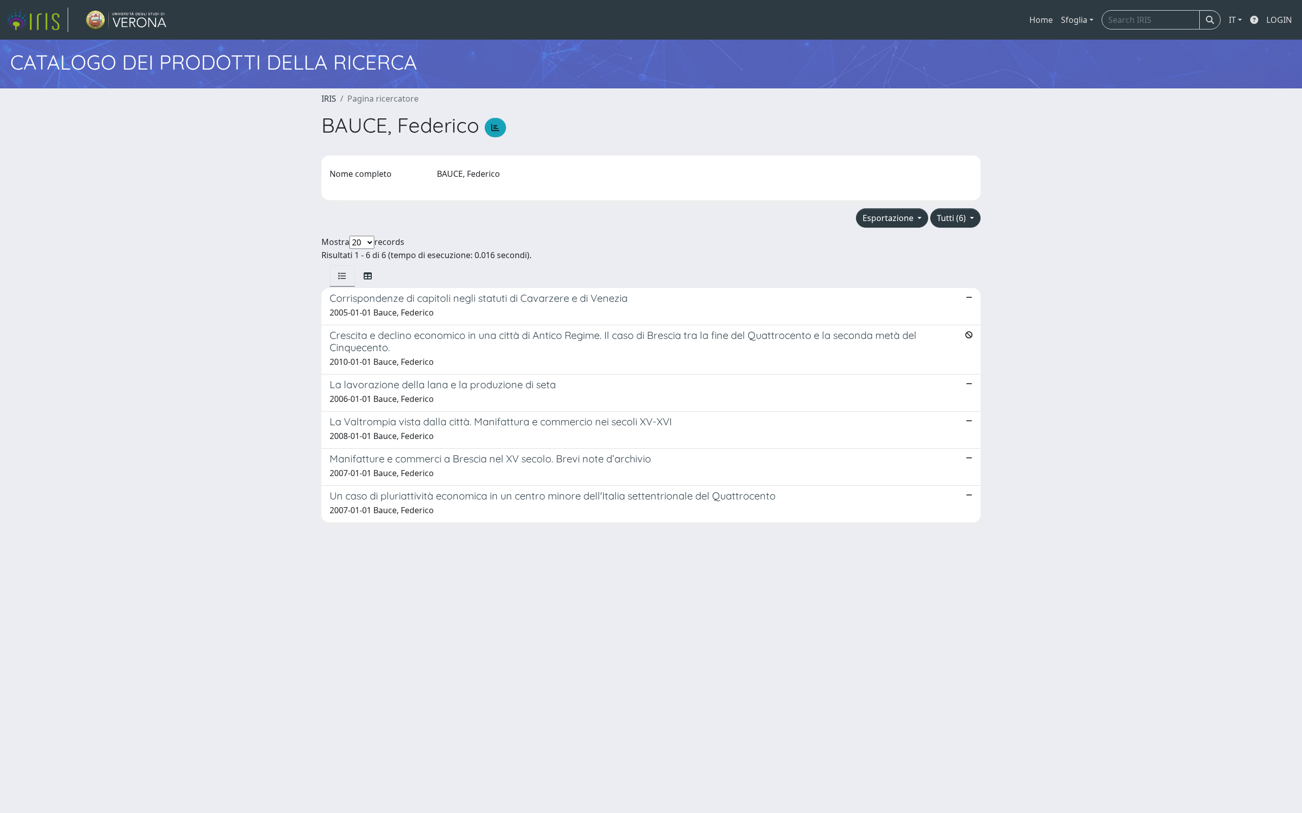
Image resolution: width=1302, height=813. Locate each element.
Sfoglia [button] (1074, 19)
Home (1041, 19)
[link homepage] (37, 20)
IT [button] (1232, 19)
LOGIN (1279, 19)
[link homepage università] (126, 20)
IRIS (328, 98)
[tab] (342, 276)
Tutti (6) (952, 218)
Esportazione (889, 218)
